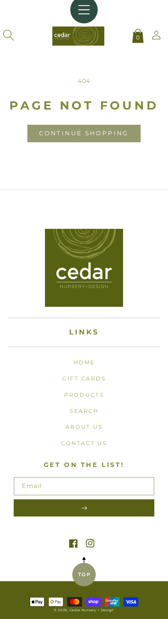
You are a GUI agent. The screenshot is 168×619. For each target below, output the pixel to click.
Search (84, 410)
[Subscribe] (84, 507)
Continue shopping (84, 133)
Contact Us (84, 443)
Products (84, 394)
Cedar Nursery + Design (92, 610)
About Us (84, 426)
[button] (8, 35)
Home (84, 362)
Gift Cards (84, 378)
